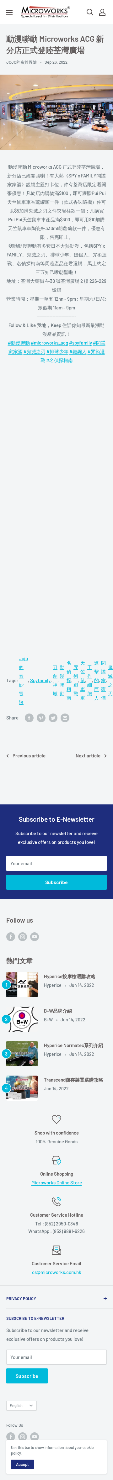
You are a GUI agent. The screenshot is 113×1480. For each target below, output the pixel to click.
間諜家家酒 (103, 680)
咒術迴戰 (75, 680)
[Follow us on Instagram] (22, 936)
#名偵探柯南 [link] (59, 360)
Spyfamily (40, 680)
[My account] (102, 12)
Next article (88, 755)
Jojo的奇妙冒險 (23, 680)
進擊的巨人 (96, 680)
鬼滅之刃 (110, 680)
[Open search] (90, 12)
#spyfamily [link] (80, 342)
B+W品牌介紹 (58, 1011)
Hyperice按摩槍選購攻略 (69, 976)
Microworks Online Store (56, 1182)
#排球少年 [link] (57, 351)
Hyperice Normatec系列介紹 (73, 1045)
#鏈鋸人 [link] (78, 351)
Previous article (29, 755)
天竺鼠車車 (82, 680)
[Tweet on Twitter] (53, 717)
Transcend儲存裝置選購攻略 (73, 1079)
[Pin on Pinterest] (41, 717)
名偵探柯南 (69, 680)
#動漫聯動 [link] (19, 342)
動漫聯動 (62, 680)
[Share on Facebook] (29, 717)
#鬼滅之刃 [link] (35, 351)
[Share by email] (65, 717)
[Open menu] (9, 12)
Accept (22, 1464)
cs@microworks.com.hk (56, 1272)
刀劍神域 (55, 680)
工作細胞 (89, 680)
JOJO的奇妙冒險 (21, 62)
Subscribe (56, 882)
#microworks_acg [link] (49, 342)
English (16, 1405)
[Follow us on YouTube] (34, 936)
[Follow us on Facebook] (10, 936)
